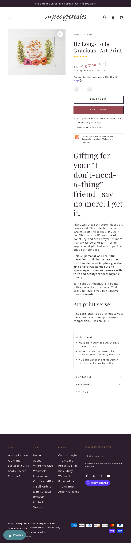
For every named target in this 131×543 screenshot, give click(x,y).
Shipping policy (38, 532)
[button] (104, 17)
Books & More (17, 471)
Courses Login (67, 455)
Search (37, 507)
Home (76, 35)
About (37, 460)
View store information (90, 127)
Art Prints (86, 35)
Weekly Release (18, 455)
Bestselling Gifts (18, 465)
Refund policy (36, 527)
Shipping (77, 70)
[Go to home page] (65, 17)
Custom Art (15, 476)
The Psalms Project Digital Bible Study (67, 466)
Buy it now (98, 109)
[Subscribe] (121, 456)
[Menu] (10, 17)
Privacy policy (53, 527)
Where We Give (43, 465)
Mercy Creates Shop (26, 523)
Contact (38, 502)
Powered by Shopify (17, 528)
